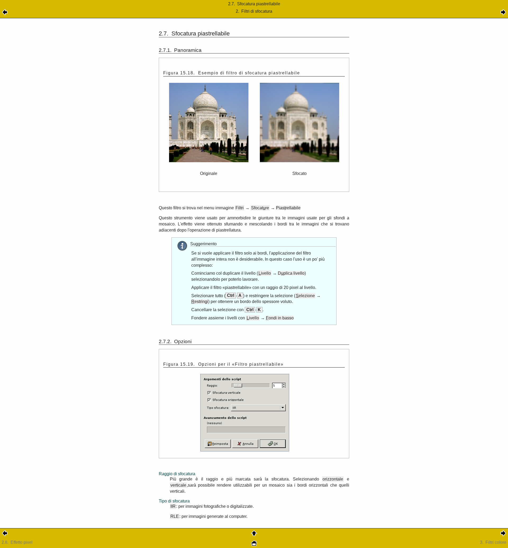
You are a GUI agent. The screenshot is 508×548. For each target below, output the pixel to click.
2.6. (17, 542)
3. (493, 542)
